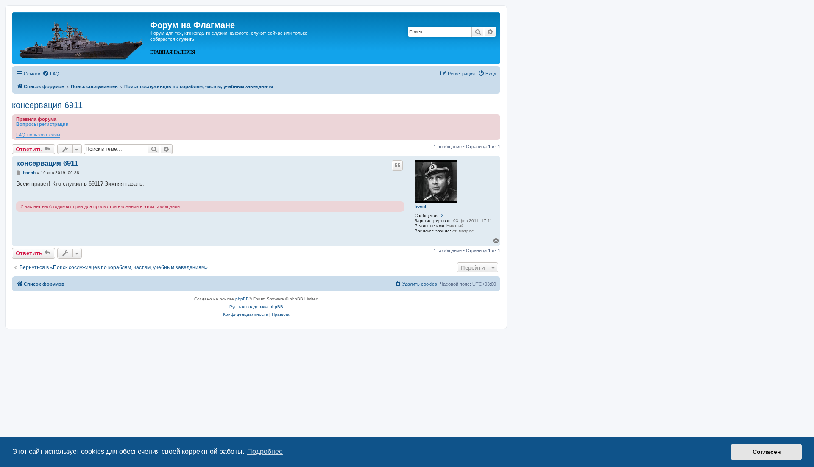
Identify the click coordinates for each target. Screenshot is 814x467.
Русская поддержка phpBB (256, 306)
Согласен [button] (767, 451)
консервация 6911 (47, 105)
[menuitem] (50, 74)
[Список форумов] (82, 37)
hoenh (421, 206)
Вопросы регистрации (42, 124)
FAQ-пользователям (38, 134)
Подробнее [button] (265, 451)
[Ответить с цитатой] (397, 165)
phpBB (242, 299)
